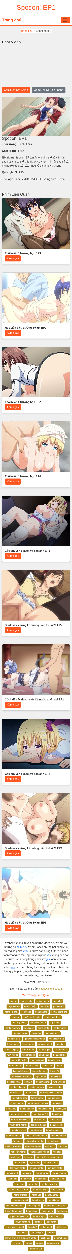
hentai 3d (57, 1001)
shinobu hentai (36, 1168)
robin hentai (47, 1211)
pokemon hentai (58, 1136)
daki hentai (61, 1227)
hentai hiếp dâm (19, 1098)
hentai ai (57, 1152)
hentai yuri (26, 1179)
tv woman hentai (20, 1200)
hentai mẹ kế (12, 1173)
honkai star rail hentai (21, 1076)
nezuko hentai (13, 1082)
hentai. (60, 1066)
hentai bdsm (53, 1200)
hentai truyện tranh (14, 1206)
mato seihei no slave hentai (49, 1157)
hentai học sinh (37, 1087)
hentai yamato (42, 1082)
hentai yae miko (40, 1189)
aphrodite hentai (38, 1125)
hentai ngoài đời (40, 1114)
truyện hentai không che (55, 1206)
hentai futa (22, 1232)
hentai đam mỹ (27, 1109)
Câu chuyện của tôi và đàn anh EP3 (27, 550)
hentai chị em (56, 1125)
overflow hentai (51, 1162)
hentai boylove (59, 1173)
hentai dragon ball (13, 1211)
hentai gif (62, 1146)
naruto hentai (15, 1066)
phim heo (17, 1243)
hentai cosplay (11, 1049)
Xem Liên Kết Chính (16, 90)
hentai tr (28, 1082)
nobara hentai (60, 1238)
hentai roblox (59, 1055)
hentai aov (57, 1103)
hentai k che (15, 1092)
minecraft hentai (18, 1152)
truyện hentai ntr (23, 1222)
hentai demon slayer (20, 1119)
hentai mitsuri (54, 1060)
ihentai (29, 1243)
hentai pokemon (18, 1087)
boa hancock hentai (15, 1227)
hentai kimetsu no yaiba (51, 1092)
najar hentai (46, 1227)
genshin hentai (45, 1044)
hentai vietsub (28, 1055)
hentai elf (32, 1227)
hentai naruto (14, 1039)
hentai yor (36, 1195)
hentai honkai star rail (18, 1189)
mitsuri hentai (61, 1049)
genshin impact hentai (35, 1039)
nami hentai (12, 1055)
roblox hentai (28, 1049)
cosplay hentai (37, 1060)
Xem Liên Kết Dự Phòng (48, 90)
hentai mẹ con (55, 1216)
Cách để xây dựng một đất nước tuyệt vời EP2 (34, 699)
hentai (13, 1001)
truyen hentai (14, 1006)
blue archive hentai (34, 1141)
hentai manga (60, 1028)
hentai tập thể (33, 1206)
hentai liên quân (19, 1060)
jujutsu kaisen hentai (39, 1152)
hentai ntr (60, 1044)
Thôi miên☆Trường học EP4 (23, 476)
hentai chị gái (37, 1232)
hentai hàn (57, 1114)
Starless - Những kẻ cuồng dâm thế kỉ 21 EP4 (33, 848)
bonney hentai (51, 1195)
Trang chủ (11, 20)
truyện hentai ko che (19, 1216)
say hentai (54, 1022)
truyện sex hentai (13, 1146)
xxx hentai (45, 1238)
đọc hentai (34, 1162)
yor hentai (32, 1184)
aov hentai (15, 1157)
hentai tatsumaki (53, 1130)
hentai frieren (57, 1189)
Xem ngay (13, 258)
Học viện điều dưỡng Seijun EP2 (25, 327)
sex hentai (26, 1012)
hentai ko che (11, 1012)
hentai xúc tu (38, 1200)
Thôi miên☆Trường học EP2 (23, 402)
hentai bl (28, 1157)
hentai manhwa (13, 1028)
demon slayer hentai (19, 1114)
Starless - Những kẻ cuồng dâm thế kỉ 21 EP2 (33, 625)
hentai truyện (30, 1006)
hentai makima (44, 1109)
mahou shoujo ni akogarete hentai (20, 1238)
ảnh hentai (44, 1055)
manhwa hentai (52, 1033)
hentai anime (41, 1012)
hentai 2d (54, 1071)
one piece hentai (38, 1022)
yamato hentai (16, 1103)
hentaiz (39, 1243)
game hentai (43, 1028)
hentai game (28, 1044)
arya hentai (40, 1076)
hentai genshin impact (38, 1103)
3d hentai (17, 1141)
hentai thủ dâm (39, 1071)
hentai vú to (55, 1076)
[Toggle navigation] (65, 20)
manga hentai (54, 1098)
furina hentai (59, 1082)
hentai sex (47, 1066)
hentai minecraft (18, 1130)
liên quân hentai (55, 1168)
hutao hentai (53, 1141)
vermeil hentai (41, 1173)
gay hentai (51, 1222)
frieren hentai (37, 1098)
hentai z (15, 1017)
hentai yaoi (61, 1109)
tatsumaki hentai (20, 1071)
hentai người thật (49, 1184)
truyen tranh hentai (18, 1125)
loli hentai (49, 1146)
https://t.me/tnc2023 (50, 988)
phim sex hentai (20, 1033)
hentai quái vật (57, 1179)
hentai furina (40, 1119)
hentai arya (31, 1092)
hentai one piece (52, 1017)
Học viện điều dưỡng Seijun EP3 (25, 922)
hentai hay (11, 1109)
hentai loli (36, 1033)
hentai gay (29, 1028)
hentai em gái (39, 1216)
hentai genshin (19, 1022)
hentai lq (39, 1222)
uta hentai (12, 1179)
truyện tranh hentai (32, 1017)
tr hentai (51, 1232)
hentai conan (36, 1130)
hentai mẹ (19, 1184)
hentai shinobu (20, 1195)
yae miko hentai (13, 1136)
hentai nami (12, 1044)
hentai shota (32, 1211)
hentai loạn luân (56, 1039)
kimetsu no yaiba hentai (36, 1136)
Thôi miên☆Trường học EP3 (23, 253)
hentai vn (45, 1006)
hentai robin (20, 1162)
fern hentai (62, 1211)
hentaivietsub (53, 1243)
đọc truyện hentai (17, 1168)
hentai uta (26, 1173)
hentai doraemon (33, 1146)
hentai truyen (45, 1049)
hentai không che (59, 1012)
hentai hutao (41, 1179)
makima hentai (54, 1087)
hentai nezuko (32, 1066)
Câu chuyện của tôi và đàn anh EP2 (27, 773)
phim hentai (58, 1006)
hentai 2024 (55, 1119)
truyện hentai (26, 1001)
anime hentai (43, 1001)
